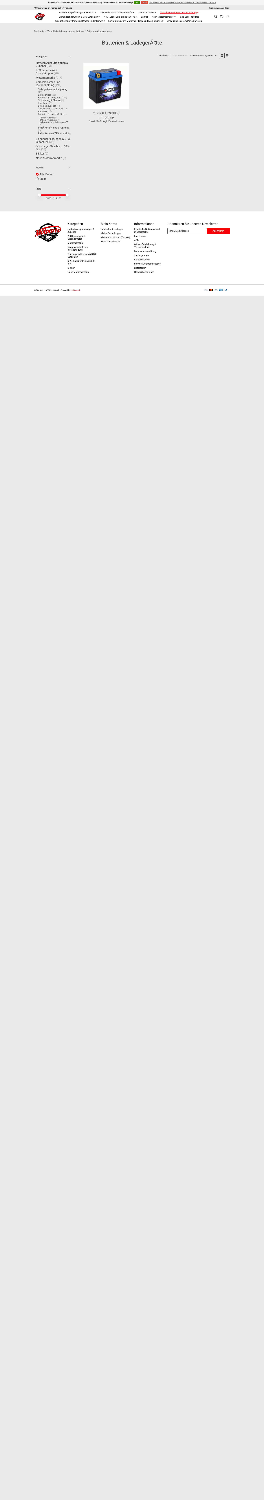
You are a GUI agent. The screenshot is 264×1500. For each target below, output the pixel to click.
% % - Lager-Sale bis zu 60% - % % (120, 16)
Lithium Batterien (47, 118)
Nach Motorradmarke (49, 158)
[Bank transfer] (206, 290)
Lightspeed (75, 290)
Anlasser (42, 111)
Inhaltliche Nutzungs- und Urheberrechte (147, 230)
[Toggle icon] (216, 16)
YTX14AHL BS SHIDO (106, 113)
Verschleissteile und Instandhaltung (65, 31)
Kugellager (43, 103)
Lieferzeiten (140, 267)
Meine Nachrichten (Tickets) (115, 237)
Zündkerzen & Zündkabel (50, 108)
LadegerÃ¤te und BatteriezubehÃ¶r (54, 122)
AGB (136, 240)
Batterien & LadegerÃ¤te (50, 114)
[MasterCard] (211, 290)
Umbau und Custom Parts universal (184, 21)
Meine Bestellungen (111, 233)
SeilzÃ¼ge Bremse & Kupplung (53, 127)
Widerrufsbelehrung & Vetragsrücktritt (145, 245)
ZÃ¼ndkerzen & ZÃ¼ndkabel (52, 133)
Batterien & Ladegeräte (49, 97)
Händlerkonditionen (144, 272)
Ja (137, 3)
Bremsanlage (44, 94)
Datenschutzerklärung (145, 251)
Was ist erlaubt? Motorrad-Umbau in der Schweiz (80, 21)
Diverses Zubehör (47, 105)
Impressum (140, 236)
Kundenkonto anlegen (112, 229)
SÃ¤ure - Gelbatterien (48, 120)
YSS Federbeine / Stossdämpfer (46, 72)
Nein (145, 3)
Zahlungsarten (141, 255)
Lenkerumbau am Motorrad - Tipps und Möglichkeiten (135, 21)
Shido (43, 178)
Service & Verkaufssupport (147, 263)
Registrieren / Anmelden (219, 8)
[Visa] (216, 290)
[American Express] (221, 290)
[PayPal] (226, 290)
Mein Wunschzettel (110, 241)
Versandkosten (116, 121)
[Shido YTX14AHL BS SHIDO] (106, 86)
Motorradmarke (45, 77)
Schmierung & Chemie (49, 100)
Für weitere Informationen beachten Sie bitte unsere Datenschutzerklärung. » (182, 3)
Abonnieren (218, 230)
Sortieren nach (180, 55)
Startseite (39, 31)
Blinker (144, 16)
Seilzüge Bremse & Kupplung (52, 89)
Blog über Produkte (189, 16)
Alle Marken (47, 174)
